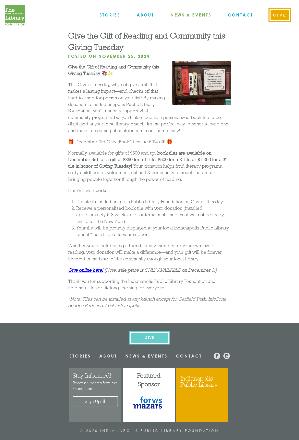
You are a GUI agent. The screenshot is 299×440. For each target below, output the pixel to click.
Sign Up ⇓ (95, 401)
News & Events (190, 14)
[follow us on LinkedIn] (226, 357)
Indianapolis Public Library (199, 381)
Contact (240, 14)
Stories (109, 14)
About (145, 14)
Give (279, 14)
